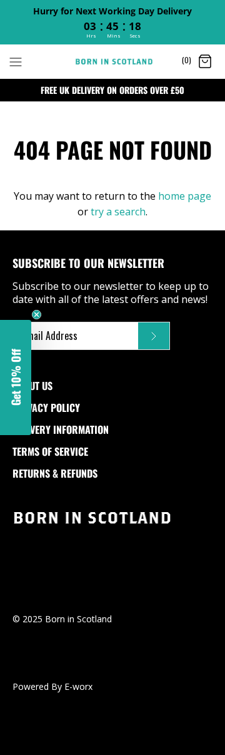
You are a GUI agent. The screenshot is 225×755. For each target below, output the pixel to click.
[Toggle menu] (15, 60)
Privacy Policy (46, 407)
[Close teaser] (36, 314)
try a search (118, 211)
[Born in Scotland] (113, 61)
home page (184, 196)
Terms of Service (50, 451)
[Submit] (153, 336)
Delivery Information (60, 429)
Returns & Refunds (55, 473)
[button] (15, 377)
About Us (32, 385)
